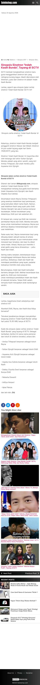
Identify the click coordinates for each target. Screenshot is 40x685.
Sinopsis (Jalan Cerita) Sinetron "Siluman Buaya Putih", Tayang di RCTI (17, 567)
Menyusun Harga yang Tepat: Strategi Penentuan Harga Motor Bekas (24, 610)
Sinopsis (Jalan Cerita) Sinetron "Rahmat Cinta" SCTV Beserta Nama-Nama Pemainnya (20, 541)
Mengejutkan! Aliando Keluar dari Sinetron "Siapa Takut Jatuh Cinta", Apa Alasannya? (18, 436)
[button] (17, 405)
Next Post (7, 573)
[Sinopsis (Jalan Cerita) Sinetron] (20, 528)
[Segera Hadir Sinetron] (20, 449)
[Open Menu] (33, 2)
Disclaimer (29, 673)
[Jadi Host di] (20, 475)
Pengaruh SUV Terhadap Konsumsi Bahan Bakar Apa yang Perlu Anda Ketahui (23, 619)
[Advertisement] (20, 37)
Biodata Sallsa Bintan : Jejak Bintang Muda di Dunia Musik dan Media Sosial (24, 584)
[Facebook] (3, 405)
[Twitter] (8, 405)
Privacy (19, 673)
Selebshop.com (22, 683)
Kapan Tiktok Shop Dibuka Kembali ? (23, 601)
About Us (10, 673)
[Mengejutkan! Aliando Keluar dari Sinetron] (20, 423)
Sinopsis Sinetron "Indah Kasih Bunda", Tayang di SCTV (20, 66)
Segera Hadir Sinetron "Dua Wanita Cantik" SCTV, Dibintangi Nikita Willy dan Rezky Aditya (18, 462)
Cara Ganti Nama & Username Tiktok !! (24, 592)
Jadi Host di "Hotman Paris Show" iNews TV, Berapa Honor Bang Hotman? (19, 488)
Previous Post (31, 573)
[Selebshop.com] (9, 2)
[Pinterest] (13, 405)
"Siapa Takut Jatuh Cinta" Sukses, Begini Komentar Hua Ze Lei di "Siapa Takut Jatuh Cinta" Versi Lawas (19, 514)
